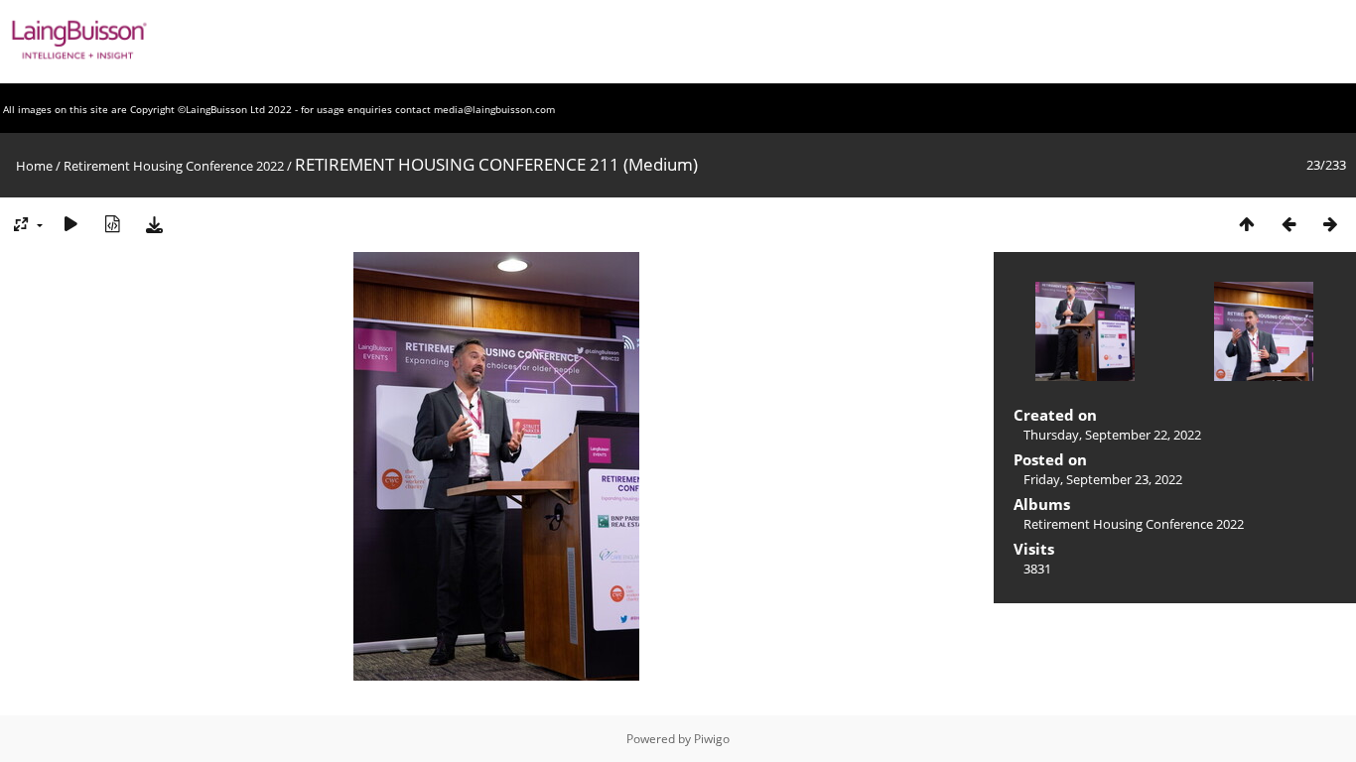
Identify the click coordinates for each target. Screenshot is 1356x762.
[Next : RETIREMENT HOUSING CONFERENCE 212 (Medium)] (1330, 223)
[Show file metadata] (112, 223)
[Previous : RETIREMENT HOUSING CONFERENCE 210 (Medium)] (1288, 223)
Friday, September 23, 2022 (1102, 479)
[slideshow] (70, 223)
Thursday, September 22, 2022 (1112, 435)
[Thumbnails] (1247, 223)
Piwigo (712, 738)
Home (34, 166)
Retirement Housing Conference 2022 (174, 166)
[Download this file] (154, 223)
